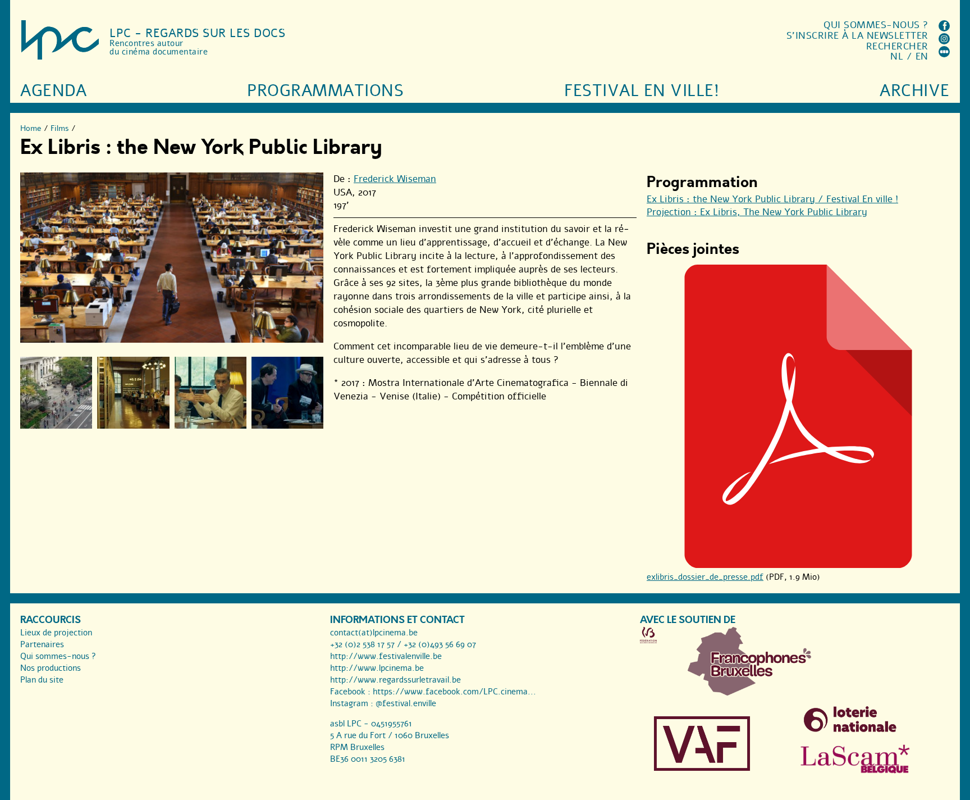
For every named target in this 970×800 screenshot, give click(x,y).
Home (31, 128)
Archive (915, 91)
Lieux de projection (56, 632)
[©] (56, 393)
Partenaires (42, 644)
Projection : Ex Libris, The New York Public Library (757, 212)
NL (896, 56)
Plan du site (41, 679)
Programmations (325, 91)
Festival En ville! (641, 91)
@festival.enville (406, 703)
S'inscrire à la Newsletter (857, 35)
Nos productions (50, 668)
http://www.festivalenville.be (386, 656)
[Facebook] (944, 28)
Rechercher (897, 46)
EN (922, 56)
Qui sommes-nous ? (875, 25)
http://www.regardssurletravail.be (395, 679)
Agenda (53, 91)
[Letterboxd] (944, 54)
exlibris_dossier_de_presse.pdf (705, 577)
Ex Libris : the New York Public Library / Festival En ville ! (772, 199)
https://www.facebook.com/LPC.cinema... (454, 691)
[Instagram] (944, 41)
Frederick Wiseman (395, 178)
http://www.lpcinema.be (377, 668)
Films (60, 128)
